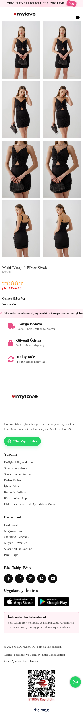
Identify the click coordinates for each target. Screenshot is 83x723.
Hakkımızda (11, 525)
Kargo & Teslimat (15, 492)
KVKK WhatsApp (15, 498)
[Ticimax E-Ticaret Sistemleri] (41, 710)
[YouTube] (52, 578)
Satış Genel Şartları (53, 654)
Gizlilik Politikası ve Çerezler (22, 654)
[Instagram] (19, 578)
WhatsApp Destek (25, 441)
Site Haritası (30, 661)
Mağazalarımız (13, 531)
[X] (30, 578)
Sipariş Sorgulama (15, 468)
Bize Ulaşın (11, 555)
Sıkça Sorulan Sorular (18, 474)
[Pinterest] (41, 578)
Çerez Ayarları (12, 661)
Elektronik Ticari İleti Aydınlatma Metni (29, 504)
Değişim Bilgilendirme (18, 462)
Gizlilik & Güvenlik (16, 537)
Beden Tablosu (13, 480)
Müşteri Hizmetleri (16, 543)
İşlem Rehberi (12, 486)
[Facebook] (8, 578)
